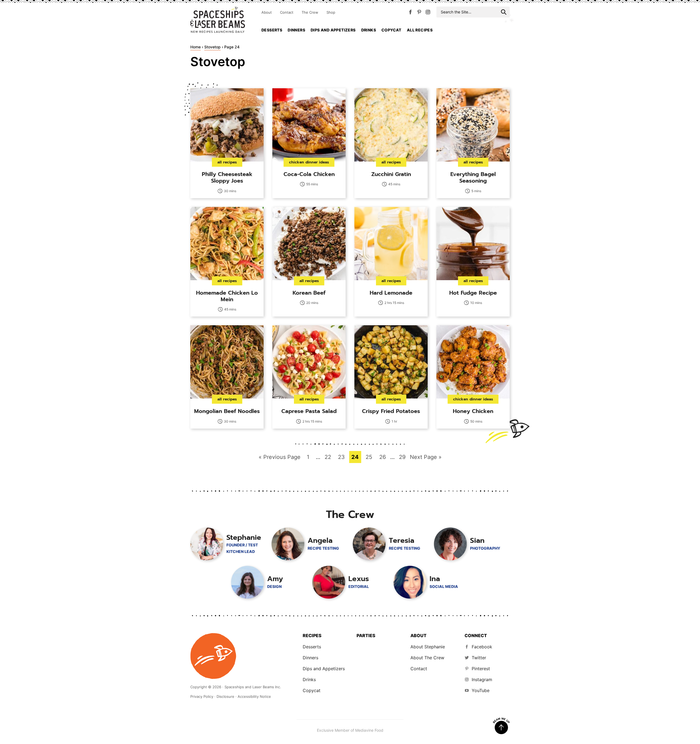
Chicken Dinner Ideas (309, 162)
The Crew (310, 12)
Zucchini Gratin (391, 174)
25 (370, 456)
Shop (330, 12)
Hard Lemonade (391, 293)
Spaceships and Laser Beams (217, 20)
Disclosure (225, 696)
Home (195, 47)
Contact (286, 12)
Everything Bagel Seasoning (473, 177)
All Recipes (420, 30)
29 (403, 456)
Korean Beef (309, 293)
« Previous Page (280, 458)
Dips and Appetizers (333, 30)
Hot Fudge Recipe (473, 293)
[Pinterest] (419, 13)
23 (343, 456)
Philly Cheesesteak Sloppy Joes (227, 177)
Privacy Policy (201, 696)
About (266, 12)
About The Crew (427, 657)
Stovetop (212, 47)
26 (384, 456)
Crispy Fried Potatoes (391, 411)
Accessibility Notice (254, 696)
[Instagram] (428, 13)
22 (329, 456)
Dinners (296, 30)
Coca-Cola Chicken (309, 174)
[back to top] (501, 725)
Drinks (368, 30)
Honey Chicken (473, 411)
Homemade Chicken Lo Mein (227, 296)
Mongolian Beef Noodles (227, 411)
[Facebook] (410, 13)
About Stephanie (427, 646)
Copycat (391, 30)
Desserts (271, 30)
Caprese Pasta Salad (309, 411)
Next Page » (426, 458)
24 (356, 456)
